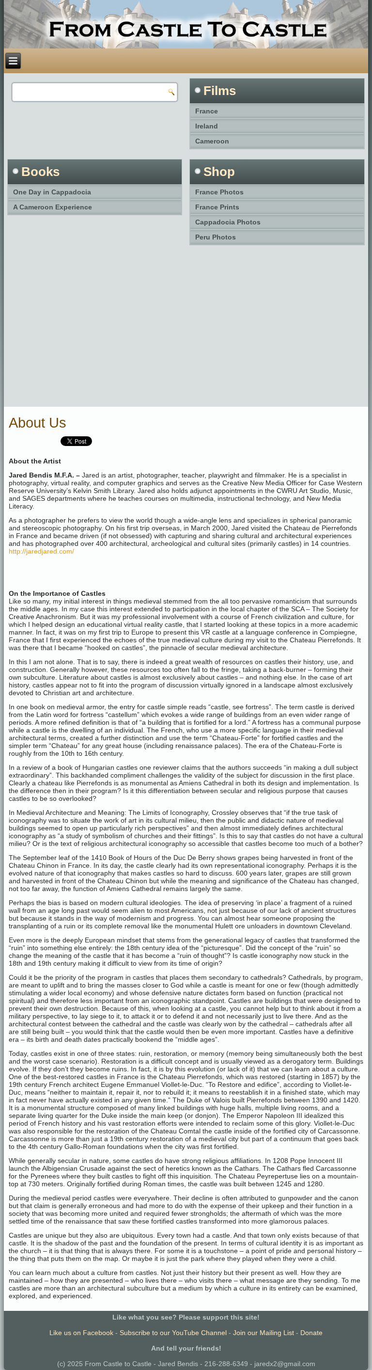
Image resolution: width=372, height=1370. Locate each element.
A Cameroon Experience (52, 207)
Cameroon (212, 141)
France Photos (219, 192)
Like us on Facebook (81, 1333)
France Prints (217, 207)
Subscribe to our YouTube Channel (173, 1333)
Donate (311, 1333)
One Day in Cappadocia (52, 192)
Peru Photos (215, 237)
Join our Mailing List (263, 1333)
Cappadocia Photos (228, 222)
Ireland (206, 126)
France (206, 111)
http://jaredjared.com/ (41, 551)
